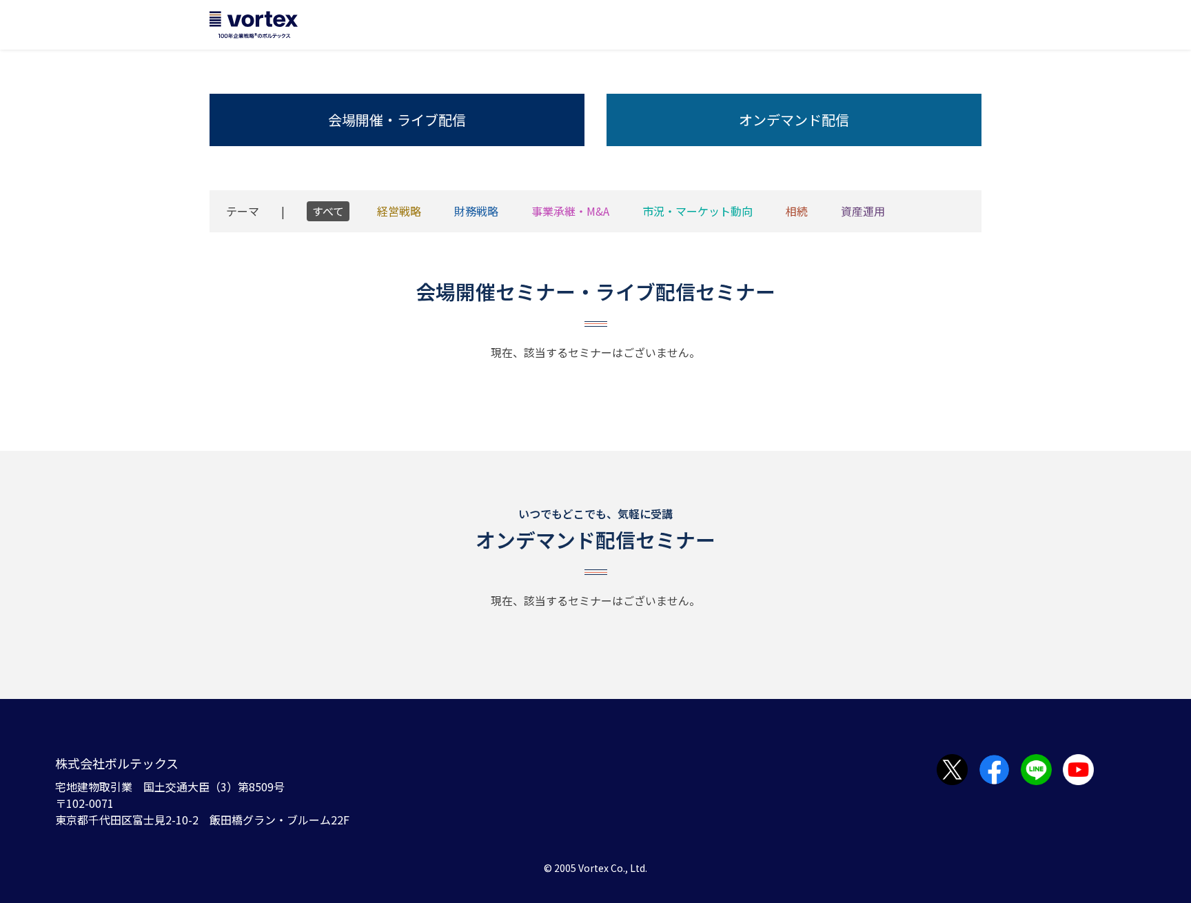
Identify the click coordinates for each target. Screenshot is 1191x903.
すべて (328, 211)
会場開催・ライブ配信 (397, 120)
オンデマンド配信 (794, 120)
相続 (797, 211)
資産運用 (863, 211)
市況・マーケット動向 (697, 211)
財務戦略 (476, 211)
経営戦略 (399, 211)
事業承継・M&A (570, 211)
